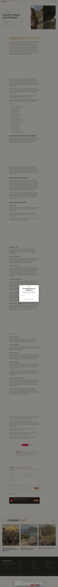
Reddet (37, 583)
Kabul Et (41, 583)
